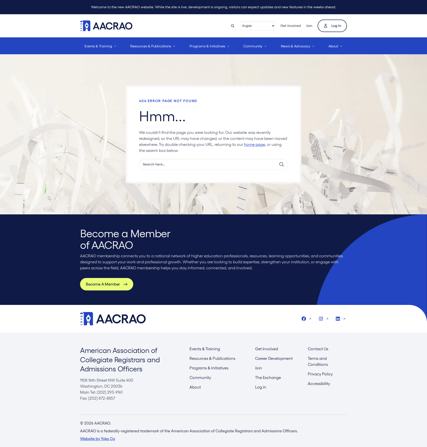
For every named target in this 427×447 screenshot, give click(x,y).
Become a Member (103, 284)
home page (254, 144)
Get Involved (290, 26)
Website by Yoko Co (97, 438)
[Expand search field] (232, 25)
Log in (336, 26)
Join (309, 26)
